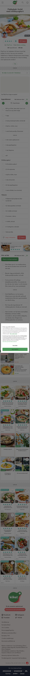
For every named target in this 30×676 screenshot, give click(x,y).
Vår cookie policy (13, 333)
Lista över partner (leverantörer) (9, 341)
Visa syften (15, 345)
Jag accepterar (15, 349)
